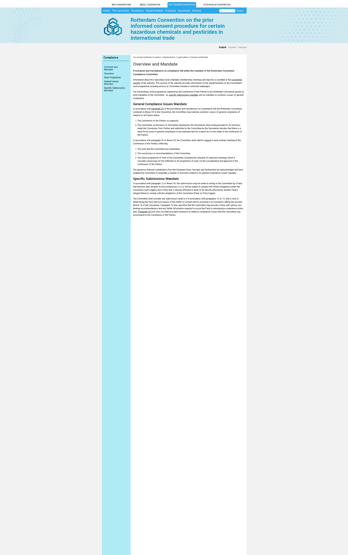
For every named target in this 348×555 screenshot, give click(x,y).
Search (240, 11)
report (208, 140)
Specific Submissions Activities (114, 89)
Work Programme (112, 77)
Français (242, 47)
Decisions (109, 73)
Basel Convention (150, 4)
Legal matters (182, 57)
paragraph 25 (157, 108)
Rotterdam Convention (182, 4)
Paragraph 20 (144, 211)
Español (232, 47)
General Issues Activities (111, 82)
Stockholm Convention (216, 4)
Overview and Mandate (110, 68)
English (222, 47)
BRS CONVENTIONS (121, 4)
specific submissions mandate (183, 95)
